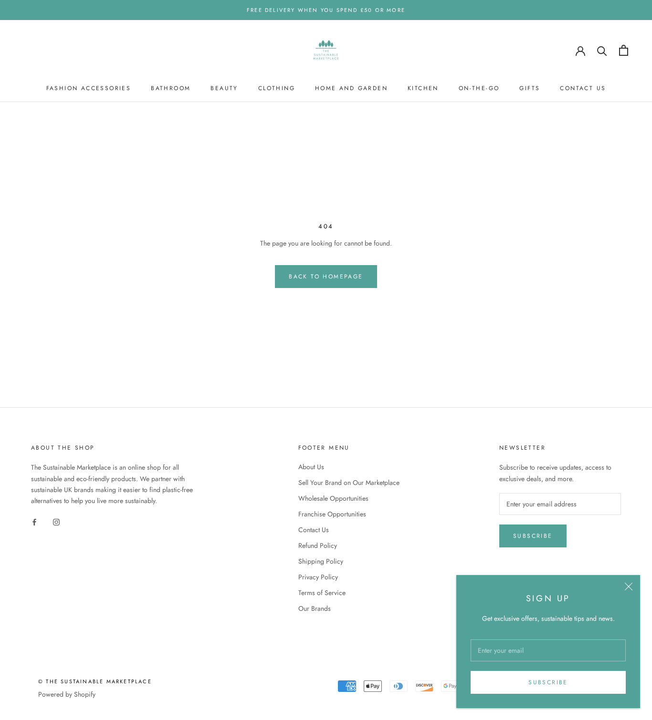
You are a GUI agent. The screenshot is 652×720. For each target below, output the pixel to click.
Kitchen (423, 88)
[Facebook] (34, 521)
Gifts (529, 88)
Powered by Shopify (66, 694)
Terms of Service (322, 592)
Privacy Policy (318, 577)
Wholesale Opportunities (333, 498)
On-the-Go (479, 88)
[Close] (628, 586)
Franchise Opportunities (332, 514)
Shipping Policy (320, 561)
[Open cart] (623, 50)
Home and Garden (351, 88)
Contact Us (583, 88)
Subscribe (548, 682)
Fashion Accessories (88, 88)
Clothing (276, 88)
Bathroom (170, 88)
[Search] (602, 50)
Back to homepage (326, 276)
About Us (311, 467)
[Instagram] (56, 521)
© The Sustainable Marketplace (95, 681)
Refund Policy (317, 545)
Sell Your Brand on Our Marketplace (349, 482)
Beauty (224, 88)
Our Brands (314, 608)
